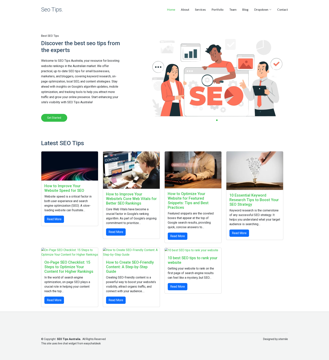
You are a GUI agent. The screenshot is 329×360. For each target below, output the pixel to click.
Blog (245, 9)
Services (200, 9)
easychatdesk (92, 343)
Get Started (54, 117)
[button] (213, 120)
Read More (54, 219)
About (185, 9)
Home (171, 9)
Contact (282, 9)
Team (232, 9)
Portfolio (218, 9)
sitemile (283, 339)
